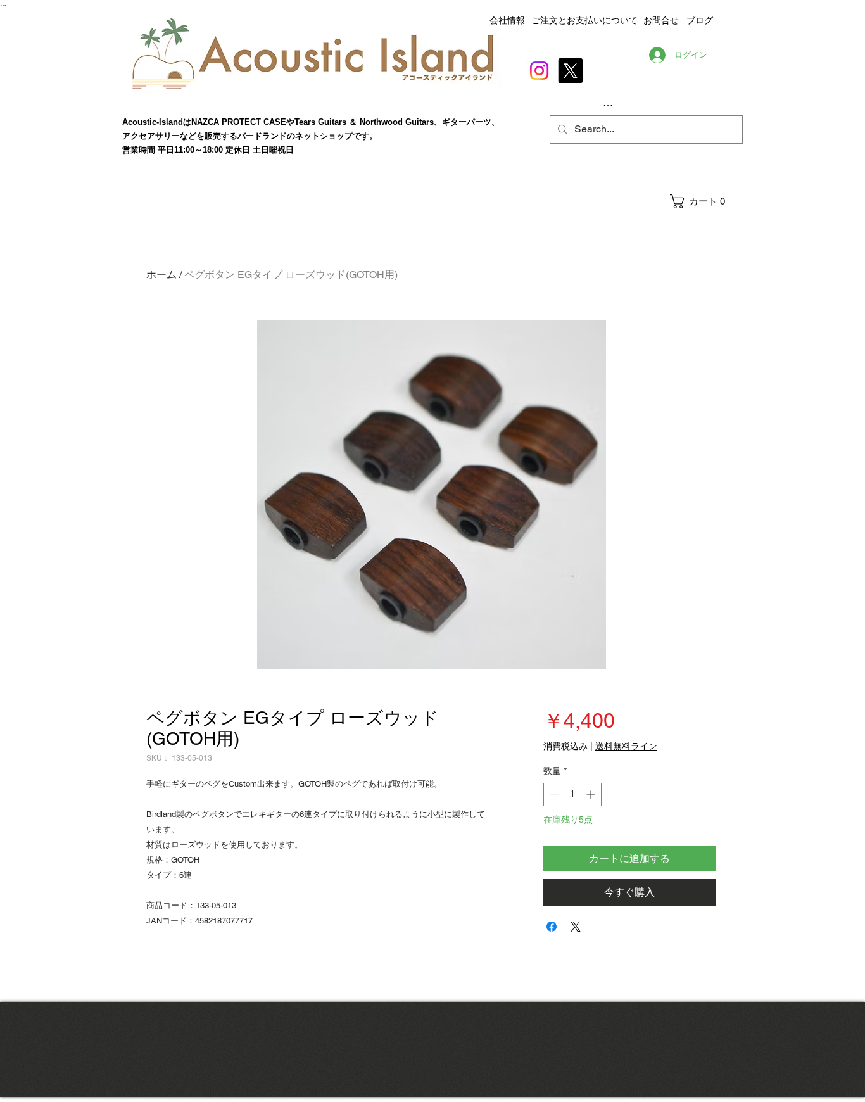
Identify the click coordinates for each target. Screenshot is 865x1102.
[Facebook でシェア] (551, 926)
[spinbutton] (572, 794)
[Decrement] (553, 794)
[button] (706, 201)
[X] (570, 70)
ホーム (161, 275)
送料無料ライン (626, 746)
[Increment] (592, 794)
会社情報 (507, 20)
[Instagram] (539, 70)
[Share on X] (575, 926)
